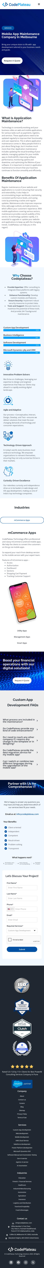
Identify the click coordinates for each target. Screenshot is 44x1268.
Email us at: (22, 814)
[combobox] (11, 909)
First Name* (12, 883)
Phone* (10, 904)
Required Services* (15, 926)
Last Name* (12, 894)
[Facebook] (18, 1262)
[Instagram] (25, 1262)
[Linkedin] (11, 1262)
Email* (9, 915)
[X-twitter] (33, 1262)
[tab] (22, 520)
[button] (39, 4)
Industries (22, 1173)
